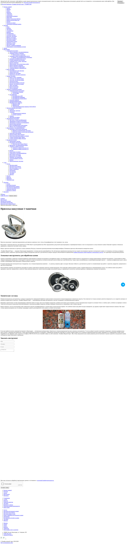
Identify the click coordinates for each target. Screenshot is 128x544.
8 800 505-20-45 (4, 195)
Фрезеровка (6, 516)
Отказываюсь (121, 2)
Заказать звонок (13, 195)
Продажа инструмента (9, 512)
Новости (6, 500)
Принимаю (120, 1)
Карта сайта (7, 507)
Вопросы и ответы (8, 504)
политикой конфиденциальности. (45, 480)
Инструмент (7, 494)
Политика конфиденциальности (32, 2)
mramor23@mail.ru (8, 535)
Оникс (5, 525)
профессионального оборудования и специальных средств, (88, 252)
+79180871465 (27, 4)
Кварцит (6, 527)
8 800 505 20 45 (7, 533)
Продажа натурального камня (11, 511)
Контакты (6, 191)
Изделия (6, 491)
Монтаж (6, 520)
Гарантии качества (8, 502)
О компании (7, 498)
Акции (5, 48)
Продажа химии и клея (9, 514)
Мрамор (6, 523)
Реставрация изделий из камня (11, 518)
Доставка (6, 503)
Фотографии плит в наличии (11, 529)
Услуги (5, 510)
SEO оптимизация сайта (7, 542)
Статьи (5, 499)
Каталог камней (8, 490)
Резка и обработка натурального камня (13, 515)
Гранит (5, 524)
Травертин (6, 528)
